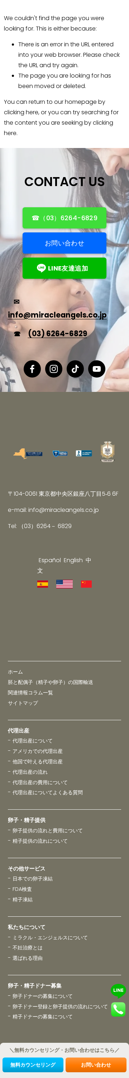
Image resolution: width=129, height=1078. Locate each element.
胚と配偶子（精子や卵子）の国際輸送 (50, 682)
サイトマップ (23, 703)
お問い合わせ (64, 243)
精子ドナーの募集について (43, 1016)
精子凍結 (23, 899)
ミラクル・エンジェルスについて (50, 937)
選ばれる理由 (28, 958)
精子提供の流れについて (40, 841)
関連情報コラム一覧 (30, 692)
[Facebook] (32, 369)
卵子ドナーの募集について (43, 996)
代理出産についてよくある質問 (48, 792)
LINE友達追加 (68, 268)
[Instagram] (53, 369)
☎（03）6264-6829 (64, 217)
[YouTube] (96, 369)
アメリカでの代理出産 (38, 751)
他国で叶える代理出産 (38, 761)
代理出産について (33, 740)
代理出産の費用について (40, 782)
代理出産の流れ (30, 772)
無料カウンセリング (33, 1065)
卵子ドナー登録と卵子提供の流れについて (60, 1006)
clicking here (21, 112)
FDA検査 (22, 889)
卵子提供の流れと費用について (48, 830)
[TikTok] (75, 369)
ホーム (15, 671)
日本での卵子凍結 (33, 878)
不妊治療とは (28, 947)
